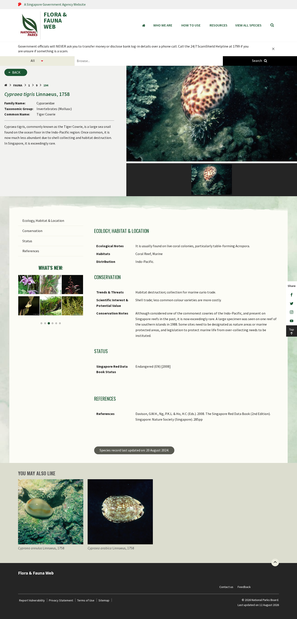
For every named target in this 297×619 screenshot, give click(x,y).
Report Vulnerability (32, 600)
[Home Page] (5, 85)
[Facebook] (291, 295)
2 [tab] (45, 323)
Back (16, 72)
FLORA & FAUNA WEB (55, 20)
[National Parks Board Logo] (29, 25)
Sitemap (103, 600)
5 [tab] (56, 323)
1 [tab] (41, 323)
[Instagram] (291, 312)
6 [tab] (60, 323)
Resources (218, 25)
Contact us (226, 587)
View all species (248, 25)
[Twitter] (291, 303)
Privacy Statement (61, 600)
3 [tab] (49, 323)
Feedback (244, 587)
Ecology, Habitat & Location (43, 220)
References (30, 251)
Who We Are (162, 25)
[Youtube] (291, 321)
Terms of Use (85, 600)
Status (27, 241)
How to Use (190, 25)
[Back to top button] (275, 562)
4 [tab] (52, 323)
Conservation (32, 231)
